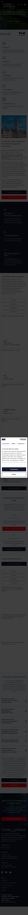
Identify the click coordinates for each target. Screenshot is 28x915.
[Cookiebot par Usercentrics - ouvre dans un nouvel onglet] (20, 439)
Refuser (14, 474)
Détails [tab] (13, 443)
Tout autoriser (14, 469)
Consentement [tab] (5, 443)
